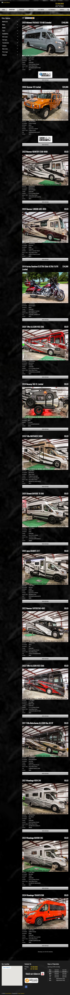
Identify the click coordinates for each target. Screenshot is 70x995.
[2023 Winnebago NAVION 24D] (45, 871)
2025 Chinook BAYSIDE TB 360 (33, 493)
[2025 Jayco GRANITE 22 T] (45, 584)
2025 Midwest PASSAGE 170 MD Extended (36, 22)
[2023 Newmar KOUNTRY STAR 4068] (45, 185)
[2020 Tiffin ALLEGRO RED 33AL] (45, 360)
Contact (62, 10)
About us (31, 10)
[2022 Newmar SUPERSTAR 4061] (45, 641)
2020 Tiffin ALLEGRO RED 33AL (33, 326)
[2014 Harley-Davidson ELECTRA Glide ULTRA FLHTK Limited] (45, 302)
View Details (45, 80)
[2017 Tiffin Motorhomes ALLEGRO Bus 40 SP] (45, 756)
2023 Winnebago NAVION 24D (32, 837)
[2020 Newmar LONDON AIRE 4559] (45, 242)
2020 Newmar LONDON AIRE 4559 (34, 209)
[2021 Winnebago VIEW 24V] (45, 813)
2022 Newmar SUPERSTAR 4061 (33, 608)
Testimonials (51, 10)
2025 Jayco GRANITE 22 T (31, 550)
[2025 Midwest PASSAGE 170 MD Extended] (45, 55)
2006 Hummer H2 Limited (31, 87)
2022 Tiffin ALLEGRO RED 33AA (33, 665)
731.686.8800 (59, 3)
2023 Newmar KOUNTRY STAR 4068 (35, 151)
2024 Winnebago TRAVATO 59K (33, 895)
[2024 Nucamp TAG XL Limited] (45, 417)
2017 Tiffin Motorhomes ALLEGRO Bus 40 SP (37, 723)
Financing (21, 10)
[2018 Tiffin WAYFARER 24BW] (45, 469)
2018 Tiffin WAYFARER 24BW (32, 436)
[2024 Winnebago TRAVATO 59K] (45, 928)
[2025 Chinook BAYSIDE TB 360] (45, 526)
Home (3, 10)
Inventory (12, 10)
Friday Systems (21, 993)
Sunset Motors (8, 993)
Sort (23, 18)
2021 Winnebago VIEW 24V (31, 780)
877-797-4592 (34, 969)
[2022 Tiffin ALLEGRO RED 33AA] (45, 699)
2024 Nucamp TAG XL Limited (32, 384)
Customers (41, 10)
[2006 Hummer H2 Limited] (45, 120)
